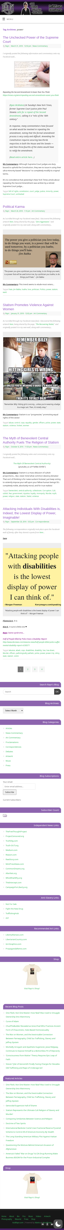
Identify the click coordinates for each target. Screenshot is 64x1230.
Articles (9, 728)
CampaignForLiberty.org (16, 887)
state (58, 423)
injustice (26, 493)
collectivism (37, 490)
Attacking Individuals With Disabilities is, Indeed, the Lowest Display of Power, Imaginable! (32, 513)
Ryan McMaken (17, 105)
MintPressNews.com (15, 864)
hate (10, 289)
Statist (29, 496)
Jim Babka (17, 289)
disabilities (30, 650)
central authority (25, 490)
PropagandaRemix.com (16, 948)
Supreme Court (9, 194)
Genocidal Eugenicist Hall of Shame (21, 1105)
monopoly (41, 493)
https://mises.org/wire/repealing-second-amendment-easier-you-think (31, 95)
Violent (19, 425)
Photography (6, 1219)
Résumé (18, 1219)
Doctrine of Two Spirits (16, 1123)
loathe (24, 289)
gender (35, 423)
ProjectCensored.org (15, 836)
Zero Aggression (42, 221)
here (11, 221)
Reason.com (11, 854)
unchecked (20, 194)
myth (54, 493)
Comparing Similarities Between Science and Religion (29, 1118)
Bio (18, 1216)
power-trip (50, 653)
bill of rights (13, 191)
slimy (57, 653)
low (44, 650)
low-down (50, 650)
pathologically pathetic (25, 653)
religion (11, 496)
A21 (7, 918)
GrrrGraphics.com (13, 944)
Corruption (47, 490)
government (17, 493)
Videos (38, 1216)
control (17, 423)
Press (8, 765)
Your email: (8, 782)
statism (55, 289)
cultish (5, 493)
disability (38, 650)
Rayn (7, 46)
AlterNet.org (11, 873)
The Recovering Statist (45, 324)
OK (56, 691)
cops (23, 423)
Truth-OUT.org (12, 845)
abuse (11, 423)
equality (28, 423)
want (5, 292)
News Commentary (40, 46)
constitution (24, 191)
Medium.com (11, 850)
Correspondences (42, 522)
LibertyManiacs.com (15, 934)
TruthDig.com (12, 840)
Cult (53, 490)
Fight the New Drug (14, 908)
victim (16, 656)
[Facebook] (47, 1224)
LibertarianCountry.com (16, 939)
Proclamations (12, 742)
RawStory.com (12, 859)
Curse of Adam (12, 1021)
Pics (23, 1216)
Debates (9, 751)
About (11, 1216)
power (56, 191)
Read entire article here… (22, 157)
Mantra (38, 1222)
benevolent (13, 490)
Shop (33, 1219)
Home (3, 1216)
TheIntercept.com (13, 882)
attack (18, 650)
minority (49, 191)
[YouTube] (51, 1224)
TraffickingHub (12, 913)
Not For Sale (11, 904)
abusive (12, 650)
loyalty (33, 493)
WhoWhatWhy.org (14, 878)
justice (42, 191)
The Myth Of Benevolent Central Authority (31, 463)
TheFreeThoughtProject (16, 831)
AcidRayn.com (17, 1222)
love (29, 289)
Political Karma (14, 207)
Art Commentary (38, 211)
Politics (42, 289)
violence (12, 425)
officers (42, 423)
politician (35, 289)
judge (37, 191)
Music (8, 760)
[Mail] (42, 1224)
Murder (48, 493)
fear (10, 493)
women (26, 425)
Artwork (9, 756)
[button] (58, 1224)
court (32, 191)
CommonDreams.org (15, 868)
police (48, 423)
